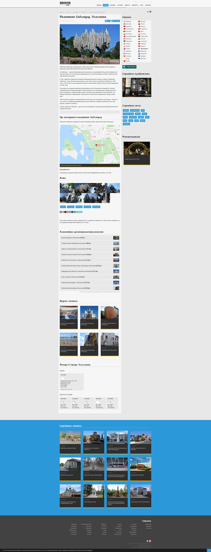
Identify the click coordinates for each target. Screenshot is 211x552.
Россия (143, 39)
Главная (99, 5)
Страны (106, 5)
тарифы (141, 117)
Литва (142, 24)
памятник (79, 206)
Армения (128, 26)
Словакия (144, 41)
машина (126, 110)
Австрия (128, 24)
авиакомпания (135, 110)
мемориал (126, 124)
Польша (143, 34)
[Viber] (75, 212)
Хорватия (143, 53)
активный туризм (128, 113)
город (130, 120)
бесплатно (71, 206)
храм (136, 120)
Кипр (127, 58)
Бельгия (128, 31)
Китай (128, 61)
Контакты (148, 5)
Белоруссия (129, 29)
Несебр (138, 113)
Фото (141, 5)
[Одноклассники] (63, 212)
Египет (128, 48)
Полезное (112, 5)
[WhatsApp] (77, 212)
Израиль (128, 51)
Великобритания (131, 36)
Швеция (143, 56)
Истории (120, 5)
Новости (127, 5)
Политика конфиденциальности (141, 547)
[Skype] (79, 212)
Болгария (129, 34)
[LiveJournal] (72, 212)
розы (125, 120)
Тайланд (143, 44)
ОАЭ (142, 31)
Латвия (143, 21)
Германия (129, 41)
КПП (143, 110)
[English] (150, 12)
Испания (128, 56)
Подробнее (89, 550)
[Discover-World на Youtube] (150, 541)
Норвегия (144, 29)
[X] (65, 212)
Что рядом (116, 21)
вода (147, 117)
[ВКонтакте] (61, 212)
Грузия (128, 46)
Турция (143, 46)
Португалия (144, 36)
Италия (128, 53)
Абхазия (128, 21)
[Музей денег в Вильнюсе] (136, 87)
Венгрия (128, 39)
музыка (63, 206)
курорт (144, 113)
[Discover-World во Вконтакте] (147, 541)
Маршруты (135, 5)
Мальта (143, 26)
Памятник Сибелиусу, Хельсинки (97, 12)
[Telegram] (82, 212)
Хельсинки (83, 12)
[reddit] (68, 212)
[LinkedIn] (70, 212)
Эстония (143, 58)
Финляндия (75, 12)
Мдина (142, 120)
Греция (128, 44)
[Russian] (148, 12)
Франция (143, 51)
